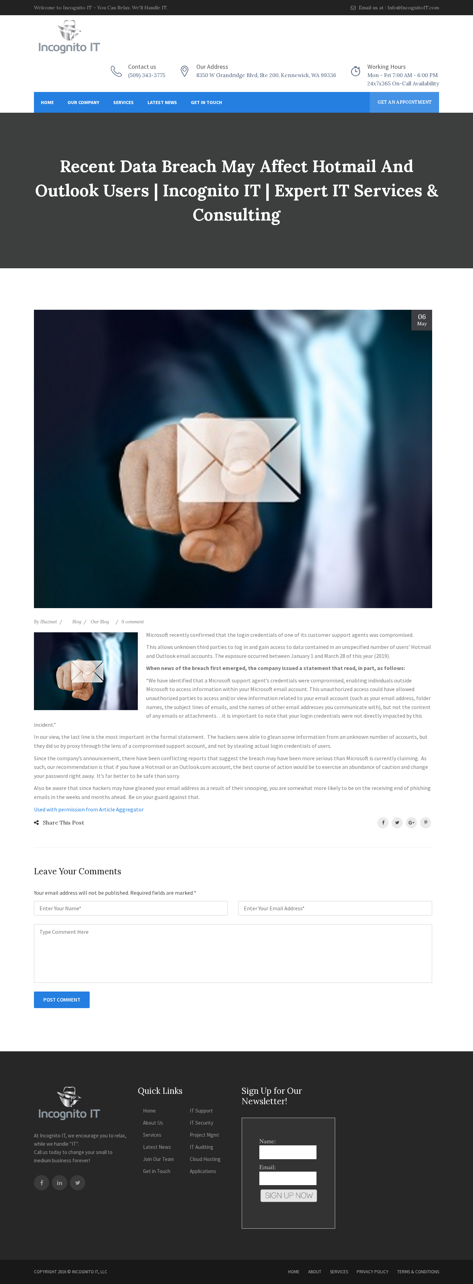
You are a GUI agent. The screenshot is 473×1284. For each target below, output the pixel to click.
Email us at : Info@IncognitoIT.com (398, 7)
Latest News (162, 102)
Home (47, 102)
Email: (267, 1167)
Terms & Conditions (418, 1272)
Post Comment (61, 999)
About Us (153, 1122)
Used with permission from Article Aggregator (89, 809)
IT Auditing (201, 1147)
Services (123, 102)
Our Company (83, 102)
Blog (76, 622)
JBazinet (48, 622)
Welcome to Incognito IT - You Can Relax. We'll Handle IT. (101, 7)
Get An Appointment (404, 102)
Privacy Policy (373, 1272)
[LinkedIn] (59, 1182)
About (314, 1272)
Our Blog (100, 622)
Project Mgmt (204, 1135)
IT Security (201, 1122)
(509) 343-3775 (146, 75)
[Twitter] (77, 1182)
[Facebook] (41, 1182)
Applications (203, 1171)
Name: (267, 1141)
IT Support (201, 1110)
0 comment (133, 622)
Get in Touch (206, 102)
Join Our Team (158, 1159)
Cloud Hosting (205, 1159)
